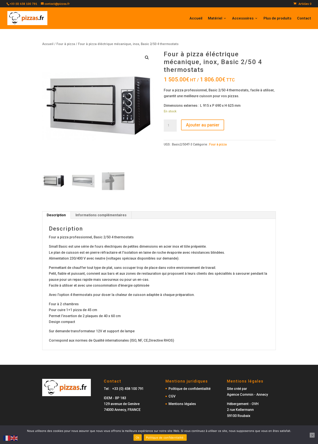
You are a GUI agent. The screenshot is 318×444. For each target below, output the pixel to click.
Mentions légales (182, 404)
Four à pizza (65, 44)
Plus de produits (277, 18)
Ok (138, 437)
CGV (172, 396)
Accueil (196, 18)
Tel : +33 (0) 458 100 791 (124, 389)
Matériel (215, 18)
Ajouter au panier (202, 125)
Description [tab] (56, 215)
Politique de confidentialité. (165, 437)
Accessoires (243, 18)
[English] (14, 438)
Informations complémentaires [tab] (101, 215)
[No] (312, 435)
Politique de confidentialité (189, 389)
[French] (7, 438)
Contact (304, 18)
